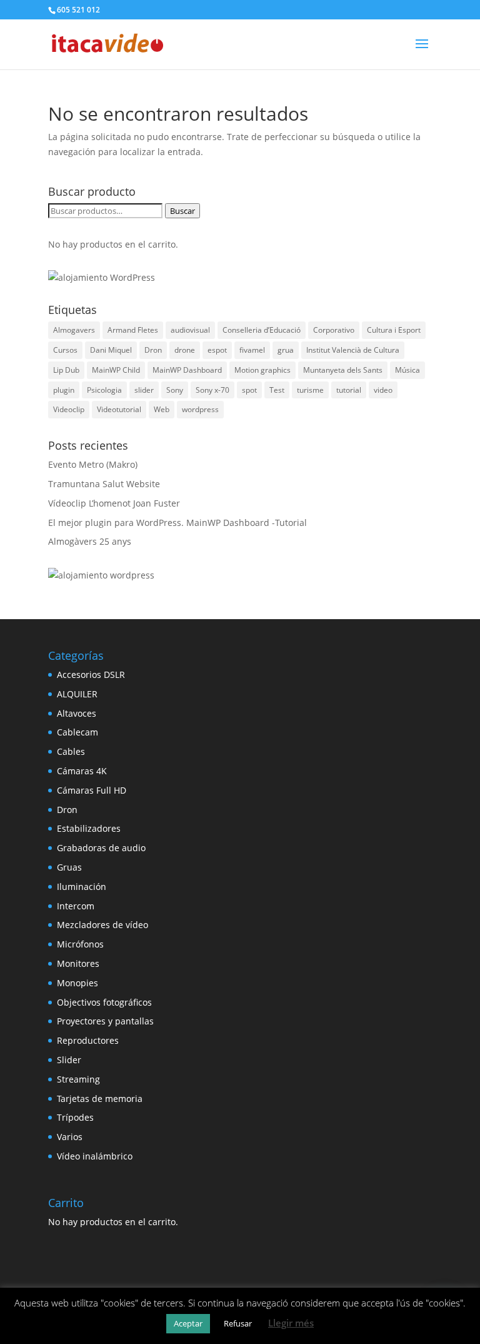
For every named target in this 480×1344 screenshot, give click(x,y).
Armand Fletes (133, 330)
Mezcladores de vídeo (102, 925)
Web (161, 409)
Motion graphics (262, 370)
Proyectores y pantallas (105, 1021)
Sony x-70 (212, 390)
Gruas (69, 867)
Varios (69, 1137)
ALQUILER (77, 694)
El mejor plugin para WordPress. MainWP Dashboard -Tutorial (177, 522)
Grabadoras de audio (101, 848)
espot (217, 350)
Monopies (77, 983)
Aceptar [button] (188, 1323)
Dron (153, 350)
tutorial (348, 390)
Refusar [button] (238, 1323)
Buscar (182, 210)
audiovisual (190, 330)
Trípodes (75, 1117)
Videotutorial (119, 409)
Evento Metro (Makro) (93, 464)
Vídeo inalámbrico (94, 1156)
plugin (63, 390)
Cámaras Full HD (91, 790)
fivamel (252, 350)
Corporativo (333, 330)
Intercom (75, 906)
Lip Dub (66, 370)
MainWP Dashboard (187, 370)
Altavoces (76, 713)
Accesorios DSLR (91, 674)
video (383, 390)
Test (276, 390)
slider (144, 390)
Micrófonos (80, 944)
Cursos (65, 350)
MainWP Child (116, 370)
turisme (310, 390)
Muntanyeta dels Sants (342, 370)
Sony (174, 390)
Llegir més (291, 1322)
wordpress (200, 409)
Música (407, 370)
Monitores (78, 963)
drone (184, 350)
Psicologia (104, 390)
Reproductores (88, 1040)
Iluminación (81, 886)
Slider (69, 1060)
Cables (71, 751)
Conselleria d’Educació (261, 330)
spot (249, 390)
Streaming (78, 1079)
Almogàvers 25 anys (89, 541)
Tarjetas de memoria (99, 1098)
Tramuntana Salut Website (104, 484)
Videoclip (68, 409)
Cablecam (77, 732)
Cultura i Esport (394, 330)
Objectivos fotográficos (104, 1002)
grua (286, 350)
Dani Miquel (111, 350)
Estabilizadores (89, 828)
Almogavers (74, 330)
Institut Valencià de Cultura (352, 350)
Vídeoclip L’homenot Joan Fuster (114, 503)
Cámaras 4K (82, 771)
